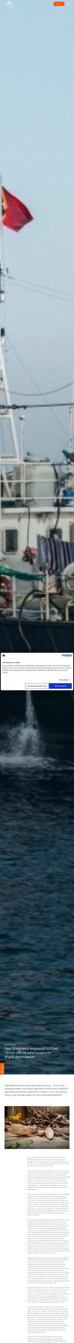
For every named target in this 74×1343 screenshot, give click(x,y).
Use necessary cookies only (36, 686)
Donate (59, 4)
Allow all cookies (60, 686)
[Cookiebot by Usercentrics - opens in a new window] (63, 655)
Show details (63, 680)
